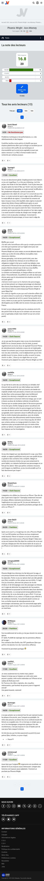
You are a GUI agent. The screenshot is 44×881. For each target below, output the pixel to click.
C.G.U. (4, 840)
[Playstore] (3, 819)
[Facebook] (3, 806)
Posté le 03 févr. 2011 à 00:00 (16, 564)
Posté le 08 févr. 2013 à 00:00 (16, 233)
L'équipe (4, 835)
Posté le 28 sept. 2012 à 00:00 (16, 445)
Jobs (3, 867)
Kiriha (10, 442)
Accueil (4, 22)
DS (21, 31)
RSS (3, 864)
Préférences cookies (9, 858)
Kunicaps (11, 703)
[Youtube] (19, 806)
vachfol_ (11, 661)
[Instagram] (14, 806)
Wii (24, 31)
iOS (8, 22)
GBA (30, 31)
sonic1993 (12, 329)
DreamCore (12, 483)
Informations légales (9, 838)
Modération (5, 846)
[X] (8, 806)
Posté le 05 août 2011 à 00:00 (16, 486)
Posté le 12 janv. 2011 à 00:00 (16, 665)
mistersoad (12, 752)
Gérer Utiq (5, 855)
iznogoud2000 (13, 561)
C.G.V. (4, 843)
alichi (10, 230)
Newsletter (5, 861)
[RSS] (24, 806)
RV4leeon (11, 621)
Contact (4, 832)
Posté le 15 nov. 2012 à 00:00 (16, 332)
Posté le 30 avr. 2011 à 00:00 (16, 523)
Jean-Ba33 (12, 520)
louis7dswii (12, 125)
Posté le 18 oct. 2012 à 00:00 (16, 376)
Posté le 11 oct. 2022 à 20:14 (16, 171)
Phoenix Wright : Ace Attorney (26, 22)
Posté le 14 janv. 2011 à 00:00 (16, 624)
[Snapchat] (40, 806)
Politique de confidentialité (11, 849)
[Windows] (14, 819)
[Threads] (35, 806)
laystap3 (11, 168)
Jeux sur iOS (13, 22)
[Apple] (8, 819)
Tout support (16, 31)
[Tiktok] (29, 806)
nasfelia (11, 372)
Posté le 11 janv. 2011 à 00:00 (16, 755)
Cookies (4, 852)
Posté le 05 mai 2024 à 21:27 (16, 128)
